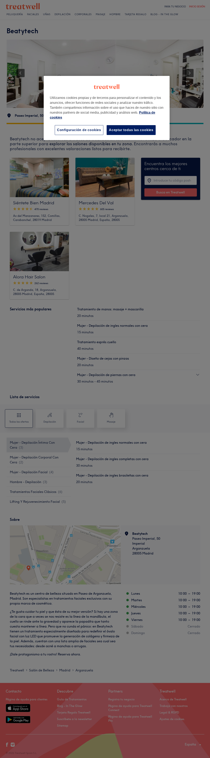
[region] (107, 108)
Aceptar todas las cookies (131, 130)
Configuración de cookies (79, 130)
